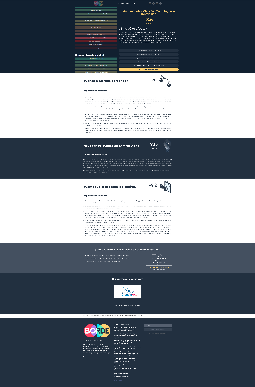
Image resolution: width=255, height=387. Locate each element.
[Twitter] (153, 3)
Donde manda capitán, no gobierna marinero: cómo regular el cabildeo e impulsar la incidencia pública (125, 329)
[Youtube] (157, 3)
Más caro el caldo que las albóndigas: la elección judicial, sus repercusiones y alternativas (126, 335)
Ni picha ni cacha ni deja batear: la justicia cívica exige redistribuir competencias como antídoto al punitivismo (127, 342)
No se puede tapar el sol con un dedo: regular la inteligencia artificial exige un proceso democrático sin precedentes (126, 353)
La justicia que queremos (121, 376)
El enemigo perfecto (120, 365)
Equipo (128, 3)
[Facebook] (150, 3)
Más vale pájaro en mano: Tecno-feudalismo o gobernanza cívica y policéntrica (127, 347)
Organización (120, 3)
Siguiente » (121, 380)
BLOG (133, 3)
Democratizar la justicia (121, 373)
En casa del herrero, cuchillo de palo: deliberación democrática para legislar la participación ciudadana (126, 360)
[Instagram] (160, 3)
